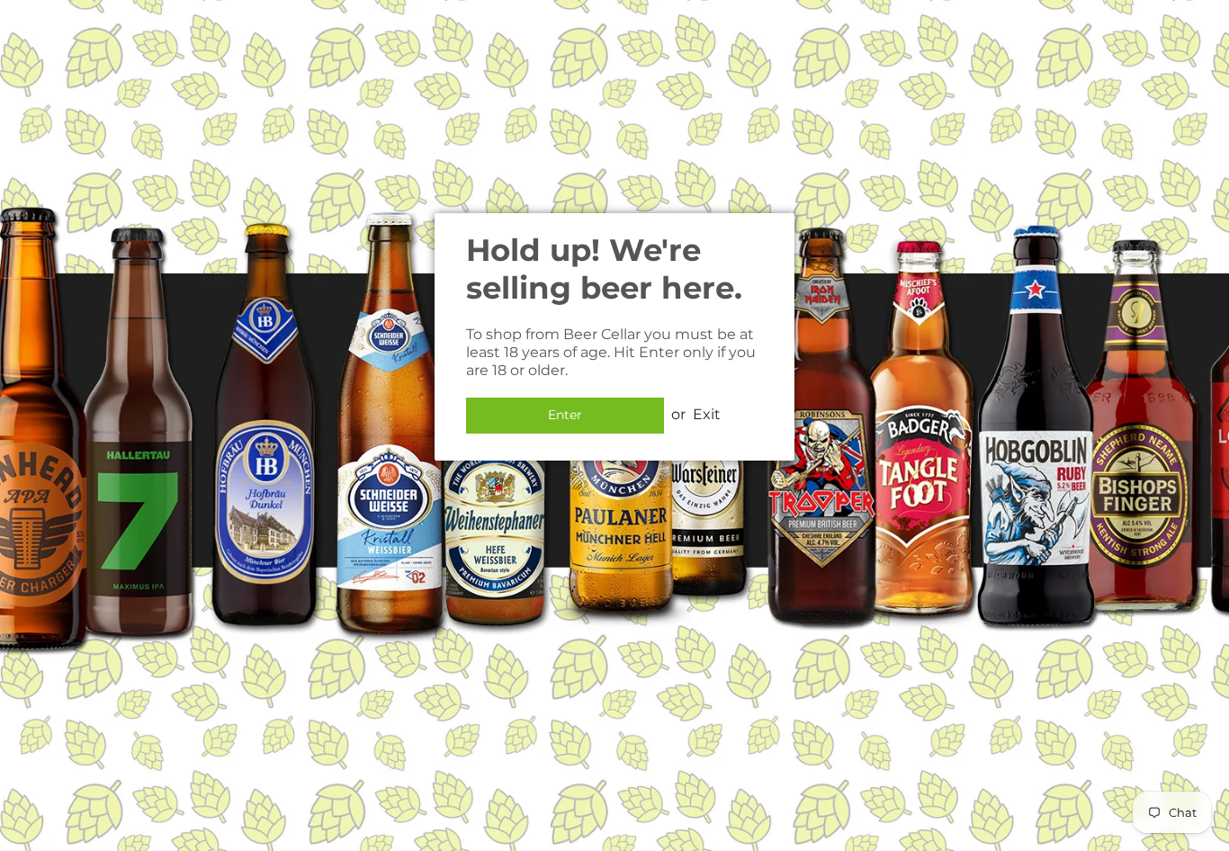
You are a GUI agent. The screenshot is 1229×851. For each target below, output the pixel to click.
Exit (707, 414)
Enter (565, 415)
